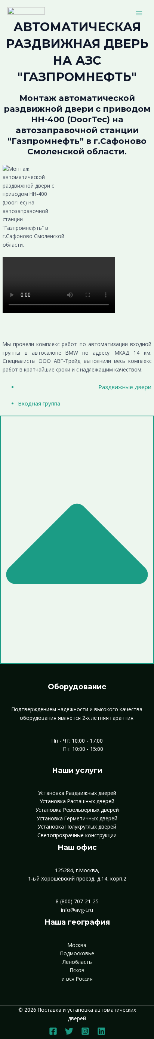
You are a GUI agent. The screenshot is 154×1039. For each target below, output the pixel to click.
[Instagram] (85, 1031)
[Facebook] (53, 1031)
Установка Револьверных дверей (77, 809)
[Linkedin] (101, 1031)
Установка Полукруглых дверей (77, 826)
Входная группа (39, 403)
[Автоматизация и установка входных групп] (26, 13)
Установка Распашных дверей (77, 801)
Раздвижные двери (124, 387)
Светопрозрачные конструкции (77, 835)
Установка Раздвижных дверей (77, 792)
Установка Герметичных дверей (77, 818)
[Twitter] (69, 1031)
